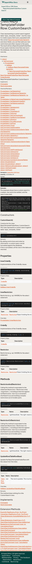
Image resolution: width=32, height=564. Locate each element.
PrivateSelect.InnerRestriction (10, 320)
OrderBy (4, 281)
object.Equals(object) (7, 162)
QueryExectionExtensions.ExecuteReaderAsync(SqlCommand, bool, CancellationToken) (14, 542)
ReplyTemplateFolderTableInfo (18, 40)
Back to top (14, 561)
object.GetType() (6, 170)
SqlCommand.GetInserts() (9, 152)
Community (16, 555)
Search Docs (7, 559)
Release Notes (7, 557)
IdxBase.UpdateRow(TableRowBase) (12, 488)
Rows (18, 172)
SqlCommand (8, 61)
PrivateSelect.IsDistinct (8, 119)
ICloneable (4, 84)
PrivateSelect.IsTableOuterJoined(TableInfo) (15, 99)
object (4, 59)
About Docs (17, 559)
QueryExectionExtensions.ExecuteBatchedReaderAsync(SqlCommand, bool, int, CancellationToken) (15, 524)
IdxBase (9, 65)
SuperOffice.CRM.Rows (9, 6)
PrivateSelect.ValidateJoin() (9, 107)
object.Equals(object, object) (10, 164)
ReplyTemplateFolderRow (18, 71)
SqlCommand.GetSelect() (9, 158)
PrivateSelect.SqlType (8, 123)
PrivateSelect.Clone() (7, 109)
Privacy (15, 557)
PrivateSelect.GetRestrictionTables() (12, 117)
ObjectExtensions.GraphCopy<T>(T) (12, 520)
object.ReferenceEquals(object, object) (14, 166)
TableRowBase (3, 481)
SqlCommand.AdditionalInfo (10, 127)
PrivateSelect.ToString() (8, 113)
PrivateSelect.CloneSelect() (9, 111)
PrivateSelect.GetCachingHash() (11, 115)
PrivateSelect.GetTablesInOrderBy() (12, 101)
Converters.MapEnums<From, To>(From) (14, 514)
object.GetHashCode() (8, 168)
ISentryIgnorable (6, 86)
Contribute (5, 561)
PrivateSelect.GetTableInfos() (10, 91)
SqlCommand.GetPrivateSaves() (11, 150)
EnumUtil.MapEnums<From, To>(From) (13, 512)
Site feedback (25, 557)
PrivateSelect (9, 63)
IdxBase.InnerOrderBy (8, 287)
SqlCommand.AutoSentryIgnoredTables (14, 160)
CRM (15, 172)
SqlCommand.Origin (7, 125)
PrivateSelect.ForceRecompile (11, 121)
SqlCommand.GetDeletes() (9, 156)
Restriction (4, 314)
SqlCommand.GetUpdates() (10, 154)
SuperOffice (10, 172)
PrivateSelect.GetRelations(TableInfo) (13, 93)
